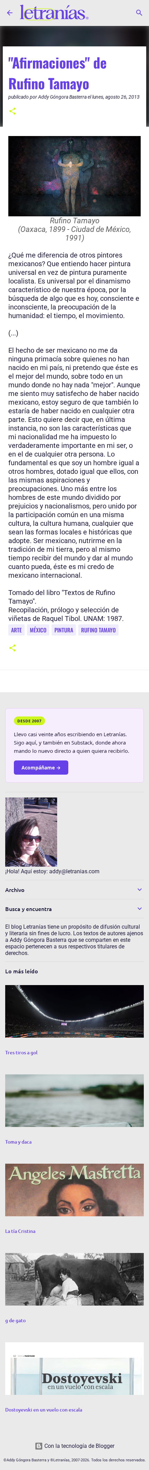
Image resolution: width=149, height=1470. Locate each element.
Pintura (63, 630)
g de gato (15, 1320)
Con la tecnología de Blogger (78, 1446)
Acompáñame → (41, 767)
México (38, 630)
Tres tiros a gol (21, 1052)
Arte (16, 630)
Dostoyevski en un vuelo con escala (43, 1409)
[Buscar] (139, 12)
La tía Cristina (20, 1231)
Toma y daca (18, 1141)
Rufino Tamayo (98, 630)
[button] (12, 111)
